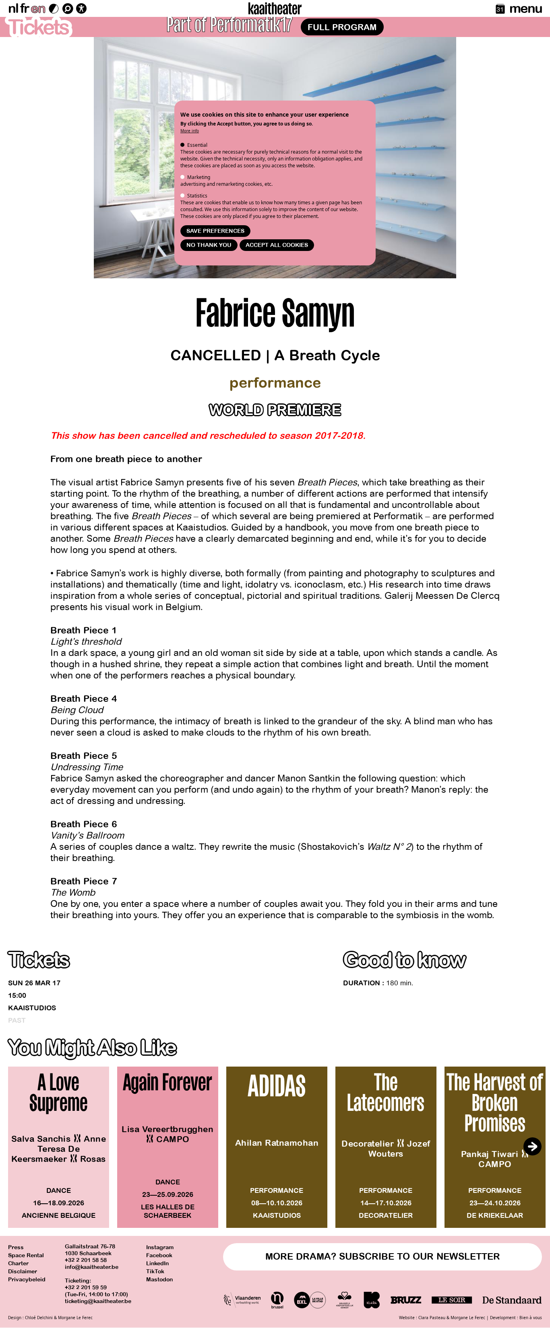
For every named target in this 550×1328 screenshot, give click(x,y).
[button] (532, 1147)
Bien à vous (530, 1317)
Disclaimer (22, 1271)
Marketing (198, 177)
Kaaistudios (32, 1008)
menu (525, 8)
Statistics (197, 195)
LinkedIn (157, 1263)
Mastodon (159, 1279)
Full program (342, 27)
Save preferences (215, 231)
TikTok (155, 1271)
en (38, 8)
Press (16, 1247)
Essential (197, 145)
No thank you (209, 245)
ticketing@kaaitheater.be (98, 1301)
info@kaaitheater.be (91, 1267)
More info (189, 131)
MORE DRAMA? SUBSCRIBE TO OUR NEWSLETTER (382, 1256)
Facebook (159, 1255)
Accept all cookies (277, 245)
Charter (18, 1263)
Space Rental (26, 1255)
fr (24, 8)
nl (13, 8)
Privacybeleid (26, 1279)
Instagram (160, 1247)
